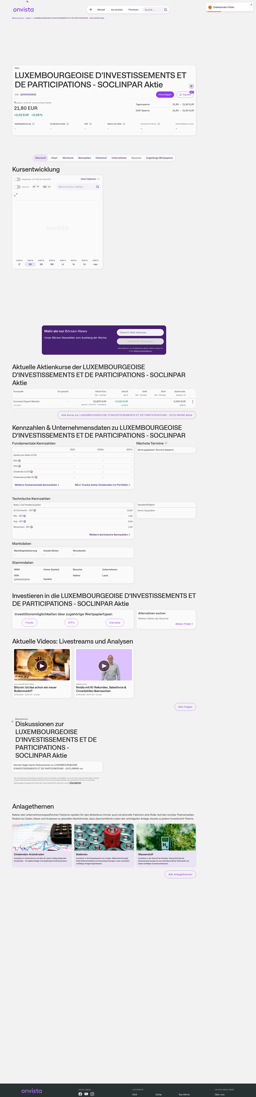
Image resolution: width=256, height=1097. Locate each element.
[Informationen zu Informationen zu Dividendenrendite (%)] (36, 477)
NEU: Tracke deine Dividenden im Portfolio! (101, 484)
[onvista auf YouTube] (86, 1094)
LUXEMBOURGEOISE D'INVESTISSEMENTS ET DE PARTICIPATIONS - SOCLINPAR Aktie (68, 18)
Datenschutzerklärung (143, 351)
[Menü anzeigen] (91, 10)
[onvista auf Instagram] (92, 1094)
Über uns (219, 1094)
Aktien (28, 18)
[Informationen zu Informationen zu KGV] (19, 460)
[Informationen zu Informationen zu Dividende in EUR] (31, 471)
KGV (86, 124)
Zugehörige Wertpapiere (159, 157)
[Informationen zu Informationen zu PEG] (19, 466)
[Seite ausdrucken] (191, 86)
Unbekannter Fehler (223, 7)
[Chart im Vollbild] (16, 194)
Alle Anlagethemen (180, 874)
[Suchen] (165, 9)
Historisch (101, 157)
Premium (134, 9)
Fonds (29, 622)
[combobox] (78, 186)
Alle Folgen (185, 707)
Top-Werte (184, 1094)
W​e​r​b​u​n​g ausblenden (130, 40)
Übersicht (40, 157)
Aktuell (101, 9)
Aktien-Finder (183, 623)
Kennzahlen (84, 157)
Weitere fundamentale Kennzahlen (36, 484)
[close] (251, 4)
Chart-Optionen (88, 179)
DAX (134, 1094)
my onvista (117, 9)
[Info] (33, 124)
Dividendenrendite (57, 124)
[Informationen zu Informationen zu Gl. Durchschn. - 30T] (34, 510)
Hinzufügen (165, 94)
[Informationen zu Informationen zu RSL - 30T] (24, 515)
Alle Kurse (68, 157)
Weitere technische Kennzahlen (108, 534)
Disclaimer (75, 782)
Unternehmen (119, 157)
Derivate (114, 622)
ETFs (71, 622)
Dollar (158, 1094)
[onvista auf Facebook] (80, 1094)
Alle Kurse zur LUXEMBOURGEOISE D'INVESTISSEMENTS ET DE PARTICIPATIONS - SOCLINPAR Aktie (126, 415)
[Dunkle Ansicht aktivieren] (27, 1)
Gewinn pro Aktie (114, 124)
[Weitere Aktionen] (193, 402)
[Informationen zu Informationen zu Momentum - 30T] (31, 526)
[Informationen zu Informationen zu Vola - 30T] (24, 521)
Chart (54, 157)
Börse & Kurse (18, 18)
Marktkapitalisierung (23, 124)
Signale (187, 94)
